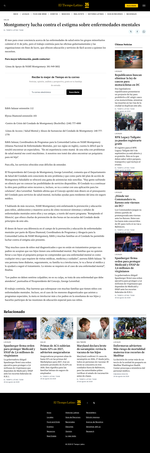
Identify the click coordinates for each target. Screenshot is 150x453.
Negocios (66, 14)
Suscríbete (131, 6)
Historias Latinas (96, 14)
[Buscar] (5, 6)
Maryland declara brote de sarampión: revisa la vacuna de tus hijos (91, 349)
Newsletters (91, 413)
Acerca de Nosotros (94, 422)
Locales (25, 14)
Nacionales (131, 14)
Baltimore (81, 342)
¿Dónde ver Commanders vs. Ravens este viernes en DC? (127, 201)
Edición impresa (93, 417)
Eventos (54, 14)
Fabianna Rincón (120, 374)
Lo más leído (71, 436)
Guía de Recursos (115, 14)
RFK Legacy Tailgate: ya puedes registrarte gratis (128, 140)
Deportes (69, 427)
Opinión (69, 431)
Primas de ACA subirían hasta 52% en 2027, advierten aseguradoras (55, 349)
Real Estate (79, 14)
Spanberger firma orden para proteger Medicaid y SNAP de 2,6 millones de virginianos (127, 264)
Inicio (15, 14)
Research (90, 431)
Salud (6, 20)
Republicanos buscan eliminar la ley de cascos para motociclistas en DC (128, 80)
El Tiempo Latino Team (13, 30)
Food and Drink (40, 14)
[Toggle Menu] (144, 5)
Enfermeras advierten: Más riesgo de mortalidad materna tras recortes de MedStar (129, 350)
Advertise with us (93, 427)
